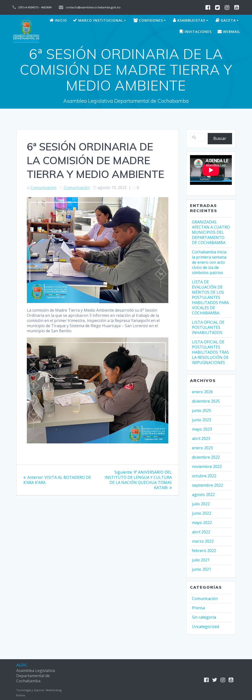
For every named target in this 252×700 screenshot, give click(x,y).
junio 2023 (201, 420)
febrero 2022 (204, 550)
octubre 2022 (204, 476)
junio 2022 (201, 513)
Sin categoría (204, 617)
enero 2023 (202, 448)
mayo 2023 (202, 429)
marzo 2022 (203, 541)
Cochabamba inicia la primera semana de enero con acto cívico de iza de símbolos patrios (209, 262)
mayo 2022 (202, 522)
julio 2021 (201, 560)
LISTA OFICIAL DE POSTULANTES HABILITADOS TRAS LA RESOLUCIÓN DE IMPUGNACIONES (210, 352)
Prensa (198, 608)
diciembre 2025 (206, 401)
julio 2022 (201, 504)
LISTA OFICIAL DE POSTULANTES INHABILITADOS (208, 327)
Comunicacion (43, 187)
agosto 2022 (203, 494)
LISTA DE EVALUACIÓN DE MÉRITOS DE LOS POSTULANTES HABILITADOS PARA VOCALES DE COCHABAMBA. (210, 297)
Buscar (219, 138)
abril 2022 (201, 532)
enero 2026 (202, 391)
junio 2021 (201, 569)
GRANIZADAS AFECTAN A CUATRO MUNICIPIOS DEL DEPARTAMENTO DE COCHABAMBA (211, 232)
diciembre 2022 (206, 457)
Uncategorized (205, 626)
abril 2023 (201, 438)
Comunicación (77, 187)
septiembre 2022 (207, 485)
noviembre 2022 (207, 466)
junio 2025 (201, 410)
